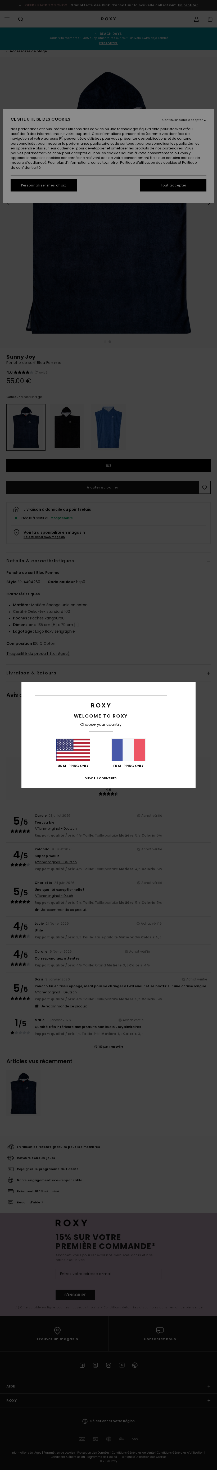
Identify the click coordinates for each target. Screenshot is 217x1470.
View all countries (100, 778)
